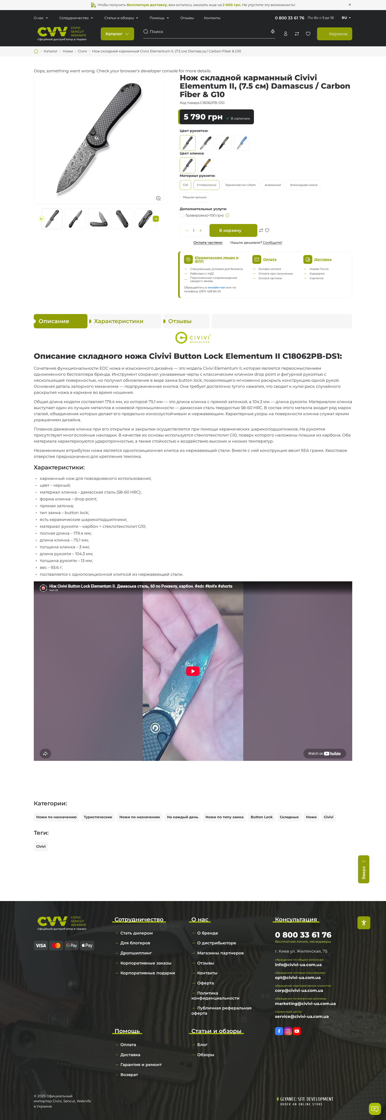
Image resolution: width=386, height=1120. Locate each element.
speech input (272, 31)
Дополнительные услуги (203, 209)
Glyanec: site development (306, 1099)
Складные (289, 817)
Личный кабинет (285, 33)
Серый (223, 143)
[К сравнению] (261, 232)
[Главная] (36, 51)
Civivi (328, 817)
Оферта (205, 983)
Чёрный (187, 143)
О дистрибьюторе (216, 943)
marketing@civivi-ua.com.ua (305, 1003)
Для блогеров (135, 943)
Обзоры (205, 1054)
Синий (241, 143)
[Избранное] (308, 33)
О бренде (207, 933)
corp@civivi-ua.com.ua (299, 990)
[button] (42, 219)
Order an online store (301, 1104)
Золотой (205, 143)
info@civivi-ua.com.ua (298, 964)
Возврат (129, 1074)
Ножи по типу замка (224, 817)
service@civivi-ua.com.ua (302, 1016)
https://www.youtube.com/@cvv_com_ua (297, 1031)
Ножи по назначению (56, 817)
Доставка (130, 1054)
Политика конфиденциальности (215, 996)
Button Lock (262, 817)
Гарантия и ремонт (141, 1064)
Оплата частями (207, 243)
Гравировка (205, 215)
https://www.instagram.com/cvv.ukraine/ (288, 1031)
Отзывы (187, 18)
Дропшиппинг (136, 953)
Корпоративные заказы (145, 963)
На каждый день (182, 817)
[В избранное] (267, 232)
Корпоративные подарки (147, 973)
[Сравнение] (297, 33)
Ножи (311, 817)
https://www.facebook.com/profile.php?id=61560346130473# (279, 1031)
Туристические (98, 817)
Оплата (128, 1044)
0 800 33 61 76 (289, 18)
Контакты (212, 18)
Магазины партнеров (220, 953)
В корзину (230, 230)
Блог (202, 1044)
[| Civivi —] (62, 33)
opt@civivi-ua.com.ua (298, 977)
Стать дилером (136, 933)
